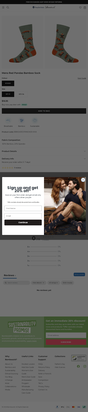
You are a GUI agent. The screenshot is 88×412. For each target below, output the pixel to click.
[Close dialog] (83, 180)
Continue (23, 222)
